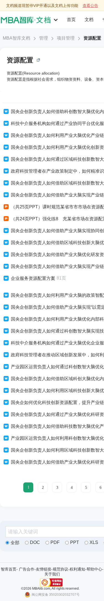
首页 (71, 19)
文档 (89, 19)
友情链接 (43, 569)
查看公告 (90, 5)
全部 (15, 542)
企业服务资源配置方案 (33, 278)
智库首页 (8, 569)
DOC (35, 542)
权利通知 (77, 569)
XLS (94, 542)
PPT (74, 542)
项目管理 (66, 38)
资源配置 (92, 38)
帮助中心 (94, 569)
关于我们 (52, 574)
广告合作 (26, 569)
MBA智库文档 (16, 38)
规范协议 (60, 569)
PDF (55, 542)
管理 (43, 38)
